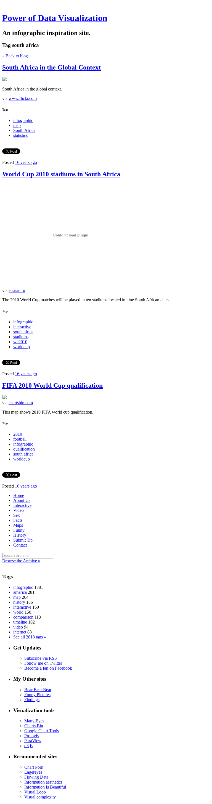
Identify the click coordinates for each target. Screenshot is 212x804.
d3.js (28, 745)
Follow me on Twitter (43, 663)
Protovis (31, 735)
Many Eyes (34, 720)
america (20, 592)
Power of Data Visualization (54, 18)
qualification (24, 449)
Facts (17, 520)
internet (19, 632)
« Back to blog (15, 56)
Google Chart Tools (41, 730)
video (18, 627)
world (18, 612)
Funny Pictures (37, 694)
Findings (31, 699)
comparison (23, 617)
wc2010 (20, 341)
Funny (19, 530)
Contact (20, 545)
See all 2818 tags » (29, 637)
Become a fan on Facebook (48, 668)
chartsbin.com (21, 402)
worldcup (21, 346)
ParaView (32, 740)
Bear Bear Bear (37, 689)
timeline (20, 622)
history (19, 602)
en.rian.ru (17, 290)
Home (18, 495)
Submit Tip (23, 540)
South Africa (24, 130)
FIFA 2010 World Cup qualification (52, 385)
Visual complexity (40, 797)
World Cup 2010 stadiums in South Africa (61, 174)
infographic (23, 120)
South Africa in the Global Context (51, 67)
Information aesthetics (43, 782)
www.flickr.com (23, 98)
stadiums (20, 336)
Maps (18, 525)
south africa (23, 331)
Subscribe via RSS (40, 658)
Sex (16, 515)
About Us (21, 500)
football (19, 439)
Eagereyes (33, 772)
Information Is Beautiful (45, 787)
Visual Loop (35, 792)
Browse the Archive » (21, 560)
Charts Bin (33, 725)
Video (18, 510)
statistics (20, 135)
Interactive (22, 505)
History (19, 535)
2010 (17, 434)
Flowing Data (36, 777)
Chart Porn (33, 767)
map (17, 125)
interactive (22, 326)
